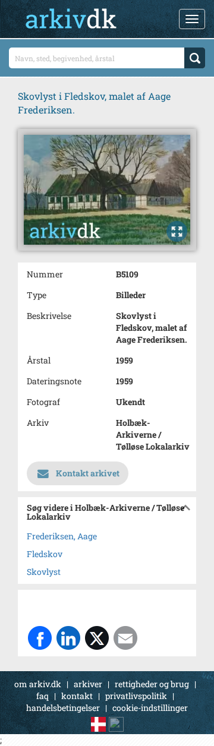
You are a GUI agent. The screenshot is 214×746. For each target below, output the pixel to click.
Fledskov (44, 554)
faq (42, 695)
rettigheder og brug (152, 684)
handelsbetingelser (63, 707)
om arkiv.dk (37, 684)
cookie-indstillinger (150, 707)
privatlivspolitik (136, 695)
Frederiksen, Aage (62, 536)
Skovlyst (44, 571)
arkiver (88, 684)
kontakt (77, 695)
